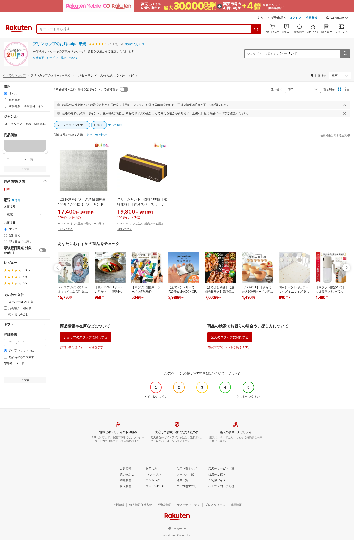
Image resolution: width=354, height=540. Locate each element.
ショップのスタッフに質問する (85, 337)
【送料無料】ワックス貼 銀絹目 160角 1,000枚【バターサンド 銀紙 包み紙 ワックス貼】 (83, 204)
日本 (7, 189)
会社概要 (38, 57)
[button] (337, 18)
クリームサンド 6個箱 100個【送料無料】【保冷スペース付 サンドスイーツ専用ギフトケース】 (142, 204)
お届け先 (9, 206)
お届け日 (9, 222)
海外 (17, 200)
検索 (26, 169)
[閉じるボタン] (344, 105)
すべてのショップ (14, 75)
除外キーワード (14, 363)
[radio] (5, 93)
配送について (69, 57)
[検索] (256, 29)
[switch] (42, 250)
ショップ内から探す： (261, 53)
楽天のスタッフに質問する (230, 337)
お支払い (52, 57)
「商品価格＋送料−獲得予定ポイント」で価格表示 (85, 89)
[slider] (4, 152)
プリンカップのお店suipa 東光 (59, 44)
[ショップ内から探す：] (345, 54)
